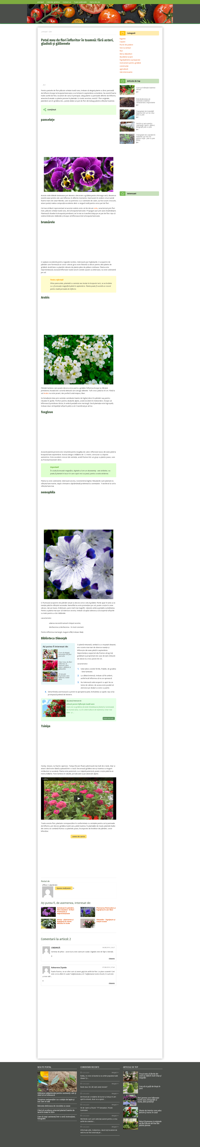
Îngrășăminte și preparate (130, 60)
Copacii (122, 41)
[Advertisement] (78, 65)
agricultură (124, 69)
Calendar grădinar (53, 2)
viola (95, 208)
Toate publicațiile (80, 2)
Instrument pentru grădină (130, 63)
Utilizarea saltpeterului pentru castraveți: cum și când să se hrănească (57, 1094)
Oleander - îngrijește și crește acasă (105, 921)
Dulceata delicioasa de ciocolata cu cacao (54, 1106)
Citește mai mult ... (109, 718)
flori (44, 85)
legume (123, 38)
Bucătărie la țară (126, 57)
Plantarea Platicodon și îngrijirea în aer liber (106, 909)
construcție (124, 66)
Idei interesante (126, 72)
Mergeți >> (115, 1072)
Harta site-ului (95, 2)
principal (41, 2)
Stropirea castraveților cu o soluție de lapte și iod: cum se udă (56, 1101)
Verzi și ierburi (125, 48)
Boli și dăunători (126, 54)
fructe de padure (126, 44)
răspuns (112, 959)
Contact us (67, 2)
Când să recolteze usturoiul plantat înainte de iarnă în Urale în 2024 (56, 1111)
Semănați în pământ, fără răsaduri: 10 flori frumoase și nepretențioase (65, 911)
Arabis (46, 393)
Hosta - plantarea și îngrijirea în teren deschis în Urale (65, 921)
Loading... (45, 779)
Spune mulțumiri (64, 888)
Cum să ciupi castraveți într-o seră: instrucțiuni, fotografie (56, 1118)
